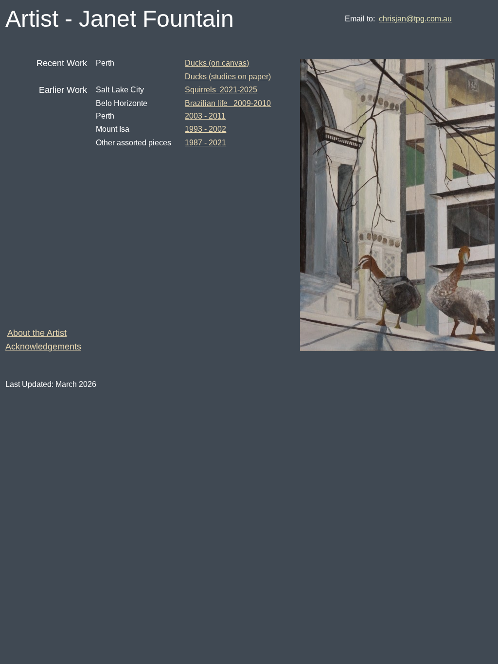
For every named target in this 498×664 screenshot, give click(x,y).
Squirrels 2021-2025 (221, 90)
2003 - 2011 (205, 116)
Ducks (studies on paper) (228, 76)
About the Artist (37, 333)
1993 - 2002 (205, 129)
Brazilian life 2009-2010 (228, 103)
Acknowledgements (43, 346)
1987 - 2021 (205, 143)
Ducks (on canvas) (217, 63)
